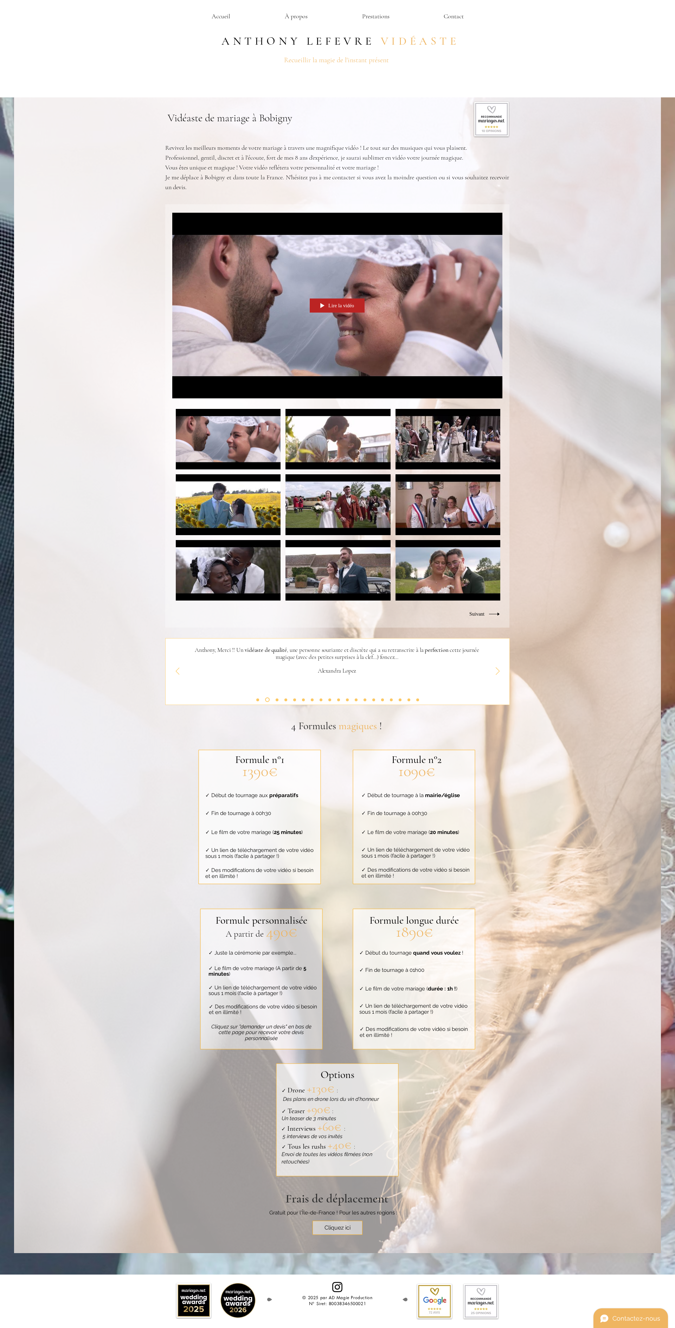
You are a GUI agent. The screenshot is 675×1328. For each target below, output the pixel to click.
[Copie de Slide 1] (267, 700)
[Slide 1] (257, 699)
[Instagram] (337, 1287)
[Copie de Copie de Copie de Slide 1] (277, 699)
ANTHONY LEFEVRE (295, 41)
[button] (376, 16)
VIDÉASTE (420, 41)
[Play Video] (228, 439)
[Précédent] (178, 671)
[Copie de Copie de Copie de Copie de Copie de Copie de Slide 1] (400, 699)
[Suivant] (498, 671)
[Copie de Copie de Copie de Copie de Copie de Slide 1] (285, 699)
